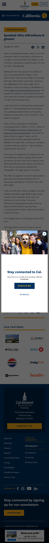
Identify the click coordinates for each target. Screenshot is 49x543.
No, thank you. (24, 294)
